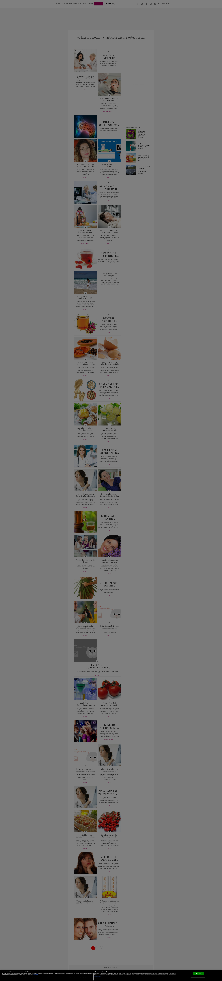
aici (78, 976)
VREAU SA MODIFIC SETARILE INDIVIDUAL (198, 976)
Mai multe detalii (35, 974)
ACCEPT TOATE (198, 973)
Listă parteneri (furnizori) (98, 976)
